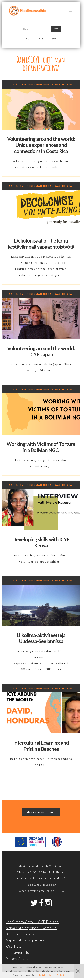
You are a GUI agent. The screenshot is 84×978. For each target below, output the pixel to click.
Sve (54, 39)
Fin (27, 39)
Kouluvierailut (18, 952)
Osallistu (14, 946)
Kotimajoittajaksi (20, 934)
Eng (41, 39)
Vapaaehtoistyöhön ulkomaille (31, 928)
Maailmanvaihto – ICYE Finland (32, 922)
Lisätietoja (45, 975)
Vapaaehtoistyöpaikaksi (26, 940)
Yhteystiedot (17, 958)
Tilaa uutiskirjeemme (41, 811)
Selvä (60, 975)
